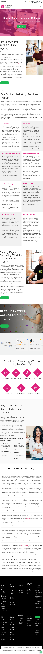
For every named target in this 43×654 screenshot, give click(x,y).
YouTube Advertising (29, 214)
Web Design (21, 582)
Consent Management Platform (29, 593)
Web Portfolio (21, 590)
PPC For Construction (12, 622)
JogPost (37, 603)
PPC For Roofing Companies (13, 625)
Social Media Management (31, 153)
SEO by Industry (13, 604)
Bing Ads (2, 587)
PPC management (25, 545)
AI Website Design (20, 588)
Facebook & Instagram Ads (10, 184)
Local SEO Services (12, 587)
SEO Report (12, 584)
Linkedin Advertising (8, 214)
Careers (37, 630)
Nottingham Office (29, 621)
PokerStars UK (38, 607)
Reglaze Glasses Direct (39, 597)
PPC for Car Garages (12, 642)
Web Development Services (21, 585)
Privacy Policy (38, 623)
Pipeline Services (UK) (38, 601)
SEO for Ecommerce (12, 598)
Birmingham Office (29, 623)
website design (19, 63)
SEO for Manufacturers (3, 630)
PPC (5, 430)
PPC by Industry (4, 610)
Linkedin (37, 634)
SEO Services (27, 123)
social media (9, 430)
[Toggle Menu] (41, 652)
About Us (37, 628)
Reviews (37, 616)
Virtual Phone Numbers (29, 590)
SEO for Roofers (4, 622)
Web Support (21, 592)
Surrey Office (29, 618)
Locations (29, 625)
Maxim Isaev (35, 339)
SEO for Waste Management (4, 637)
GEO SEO (11, 590)
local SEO (33, 112)
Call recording (29, 586)
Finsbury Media (7, 342)
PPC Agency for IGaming (13, 637)
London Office (29, 616)
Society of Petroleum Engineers (38, 588)
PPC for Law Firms (12, 620)
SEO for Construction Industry (3, 620)
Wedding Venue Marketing (21, 623)
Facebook (37, 632)
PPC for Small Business (12, 630)
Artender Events (39, 592)
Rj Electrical (21, 339)
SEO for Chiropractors (3, 632)
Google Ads (5, 123)
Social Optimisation (3, 601)
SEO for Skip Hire (3, 640)
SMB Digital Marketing (21, 618)
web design (20, 430)
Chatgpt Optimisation (12, 593)
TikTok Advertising (28, 184)
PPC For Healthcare (12, 627)
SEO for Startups (11, 600)
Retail (20, 620)
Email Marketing (4, 608)
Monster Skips (38, 582)
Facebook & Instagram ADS (3, 596)
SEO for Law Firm (3, 617)
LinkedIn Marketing (3, 606)
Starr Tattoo (38, 590)
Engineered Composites (38, 585)
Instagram (38, 637)
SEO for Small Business (12, 595)
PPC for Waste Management (12, 635)
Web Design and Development (11, 153)
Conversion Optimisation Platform (29, 583)
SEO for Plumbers (3, 642)
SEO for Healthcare (3, 625)
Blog (37, 625)
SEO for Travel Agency (3, 627)
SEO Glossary (12, 602)
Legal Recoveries (38, 594)
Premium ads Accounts (3, 585)
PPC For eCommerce (12, 617)
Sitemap (37, 621)
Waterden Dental (37, 605)
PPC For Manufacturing (12, 632)
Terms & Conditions (38, 619)
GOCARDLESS (38, 627)
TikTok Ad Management (3, 604)
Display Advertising (3, 592)
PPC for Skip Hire (12, 640)
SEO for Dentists (2, 635)
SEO (1, 430)
